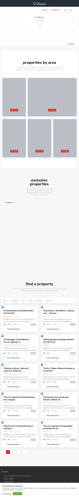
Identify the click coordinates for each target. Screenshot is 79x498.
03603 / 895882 (8, 479)
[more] (27, 321)
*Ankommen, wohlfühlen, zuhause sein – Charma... (59, 311)
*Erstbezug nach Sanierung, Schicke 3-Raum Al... (56, 398)
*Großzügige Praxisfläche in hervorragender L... (16, 340)
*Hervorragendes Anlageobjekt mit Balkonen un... (57, 427)
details (33, 324)
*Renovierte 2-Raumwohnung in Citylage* (18, 427)
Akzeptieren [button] (17, 493)
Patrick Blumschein (13, 329)
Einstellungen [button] (7, 494)
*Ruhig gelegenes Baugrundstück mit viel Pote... (58, 340)
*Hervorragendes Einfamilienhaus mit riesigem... (19, 398)
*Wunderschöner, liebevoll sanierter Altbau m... (16, 369)
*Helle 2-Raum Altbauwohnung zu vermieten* (58, 369)
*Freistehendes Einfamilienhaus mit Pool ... (18, 311)
